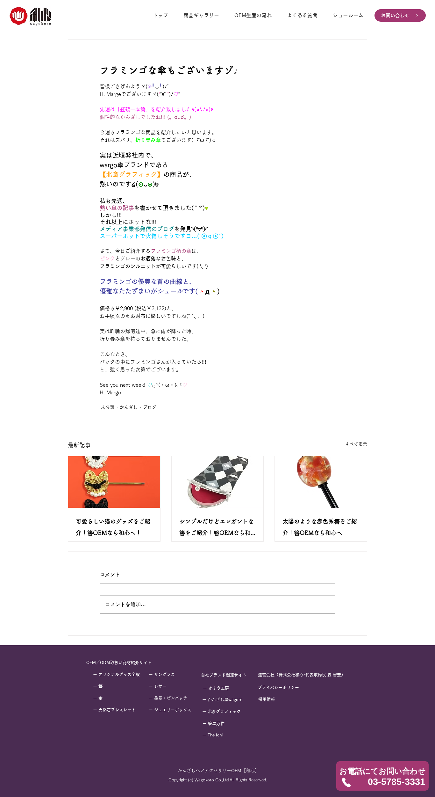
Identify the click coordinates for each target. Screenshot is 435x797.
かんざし (129, 407)
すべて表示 (356, 444)
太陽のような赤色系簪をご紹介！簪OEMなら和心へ (319, 527)
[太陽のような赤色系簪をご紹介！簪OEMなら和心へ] (321, 482)
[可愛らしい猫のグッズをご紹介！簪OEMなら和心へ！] (114, 482)
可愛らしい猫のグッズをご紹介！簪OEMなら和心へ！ (113, 527)
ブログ (149, 407)
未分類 (107, 407)
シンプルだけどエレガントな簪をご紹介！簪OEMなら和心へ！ (216, 528)
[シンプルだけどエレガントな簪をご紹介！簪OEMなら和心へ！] (218, 482)
